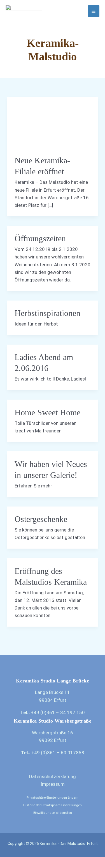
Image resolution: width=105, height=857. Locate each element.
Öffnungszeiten (40, 238)
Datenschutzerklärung (52, 776)
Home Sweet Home (47, 412)
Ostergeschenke (41, 519)
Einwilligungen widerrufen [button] (52, 813)
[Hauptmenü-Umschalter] (94, 11)
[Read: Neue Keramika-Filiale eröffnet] (52, 122)
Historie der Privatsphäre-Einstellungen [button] (52, 805)
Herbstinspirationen (47, 313)
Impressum (53, 784)
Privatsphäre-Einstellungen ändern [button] (52, 797)
